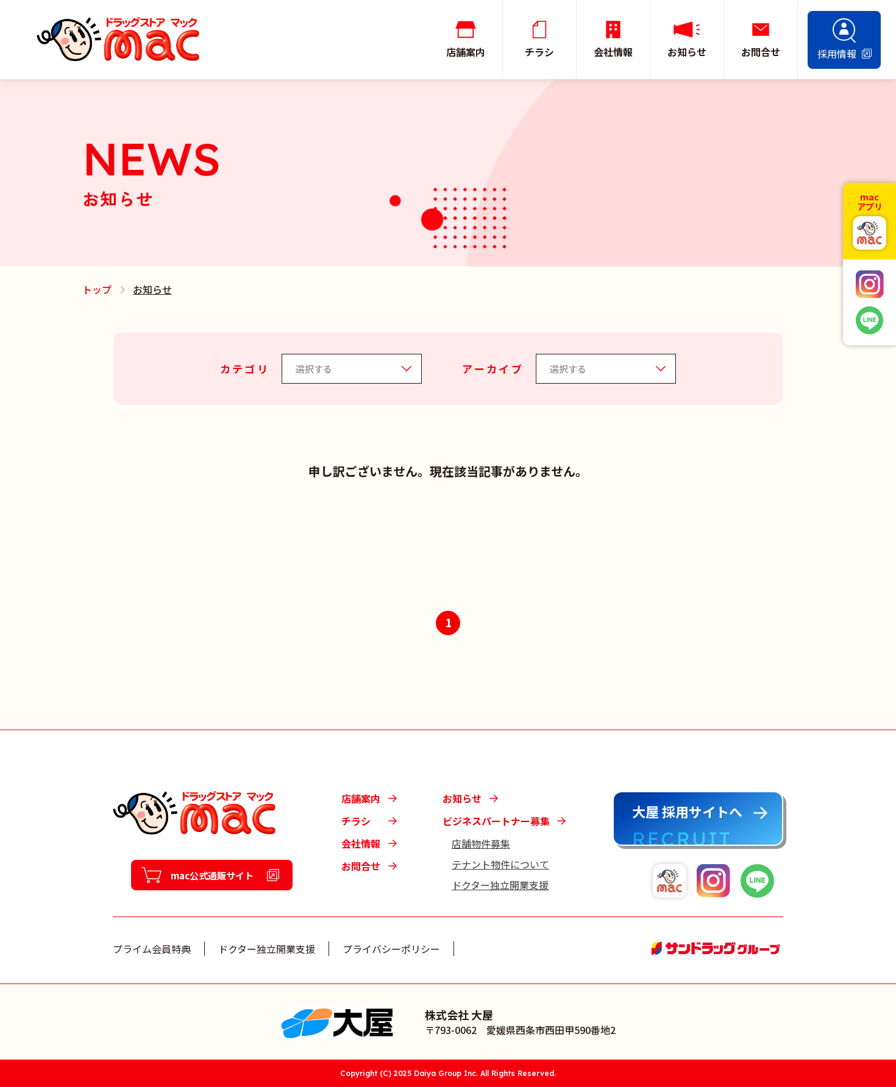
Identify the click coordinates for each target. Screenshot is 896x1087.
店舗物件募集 (481, 843)
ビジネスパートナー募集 (496, 821)
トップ (97, 289)
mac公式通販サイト (212, 875)
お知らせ (462, 798)
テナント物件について (500, 864)
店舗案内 (360, 798)
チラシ (356, 821)
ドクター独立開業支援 (500, 885)
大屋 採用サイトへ (687, 811)
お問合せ (360, 866)
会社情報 (360, 843)
